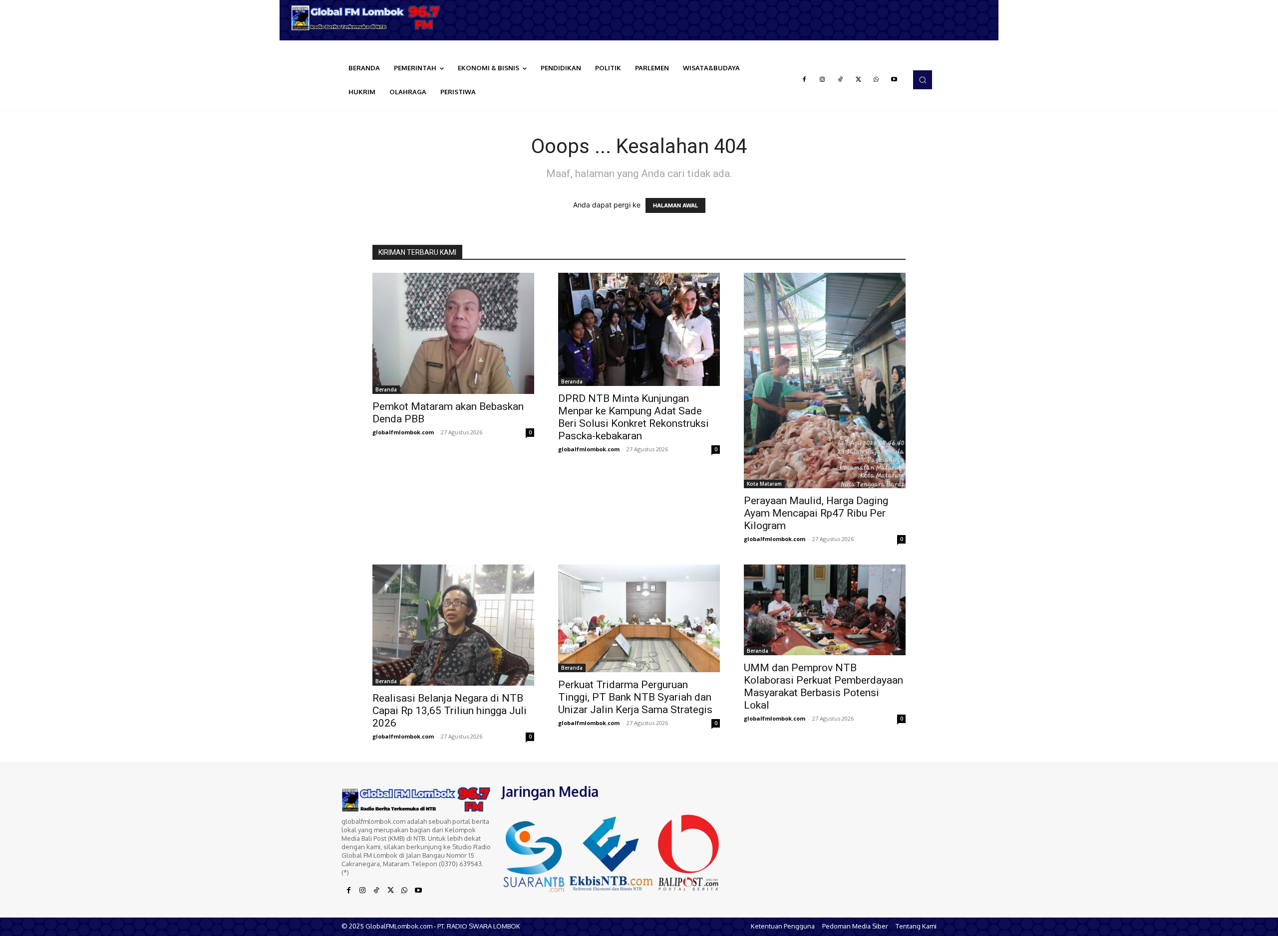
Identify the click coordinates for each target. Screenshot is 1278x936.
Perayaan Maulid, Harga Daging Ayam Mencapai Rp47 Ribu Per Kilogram (816, 513)
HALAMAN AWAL (675, 205)
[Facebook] (804, 80)
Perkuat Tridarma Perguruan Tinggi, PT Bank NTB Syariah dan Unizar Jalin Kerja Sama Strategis (635, 697)
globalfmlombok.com (403, 432)
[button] (922, 79)
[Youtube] (894, 80)
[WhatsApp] (876, 80)
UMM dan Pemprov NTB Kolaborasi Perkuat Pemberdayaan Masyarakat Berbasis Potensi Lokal (823, 686)
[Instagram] (822, 80)
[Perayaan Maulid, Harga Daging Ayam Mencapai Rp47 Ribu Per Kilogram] (825, 380)
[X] (858, 80)
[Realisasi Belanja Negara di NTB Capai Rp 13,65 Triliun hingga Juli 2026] (453, 625)
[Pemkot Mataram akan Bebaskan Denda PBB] (453, 333)
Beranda (386, 389)
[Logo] (369, 17)
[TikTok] (840, 80)
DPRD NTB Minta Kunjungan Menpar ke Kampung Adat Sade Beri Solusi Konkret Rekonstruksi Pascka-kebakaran (633, 417)
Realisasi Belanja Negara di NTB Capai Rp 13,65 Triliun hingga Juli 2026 (449, 710)
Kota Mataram (764, 483)
